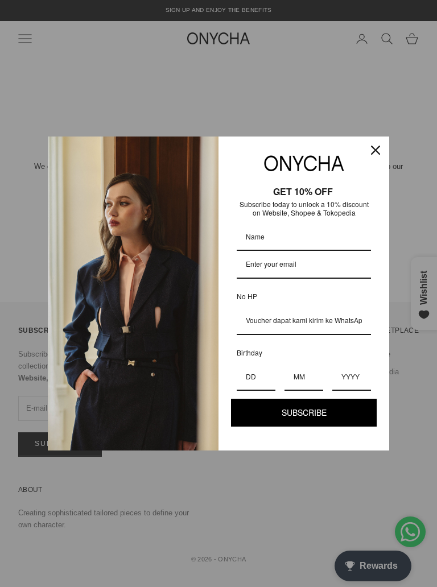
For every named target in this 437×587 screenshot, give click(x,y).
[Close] (375, 150)
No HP (247, 296)
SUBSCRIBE (304, 412)
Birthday (249, 352)
